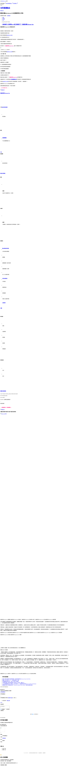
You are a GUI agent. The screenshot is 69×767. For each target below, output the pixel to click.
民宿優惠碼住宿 (14, 79)
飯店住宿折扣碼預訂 (5, 107)
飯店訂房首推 (2, 173)
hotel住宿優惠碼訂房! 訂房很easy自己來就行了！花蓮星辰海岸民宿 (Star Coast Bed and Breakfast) (19, 683)
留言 (11, 697)
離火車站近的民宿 (5, 248)
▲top (1, 702)
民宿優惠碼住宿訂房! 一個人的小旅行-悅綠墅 (10, 681)
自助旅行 (4, 302)
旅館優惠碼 (4, 137)
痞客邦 (9, 697)
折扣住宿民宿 (4, 278)
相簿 (3, 17)
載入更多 (2, 704)
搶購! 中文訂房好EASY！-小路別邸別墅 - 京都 (10, 680)
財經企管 (8, 700)
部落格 (3, 18)
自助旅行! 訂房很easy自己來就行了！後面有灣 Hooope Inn (18, 24)
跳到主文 (2, 10)
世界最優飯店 (5, 8)
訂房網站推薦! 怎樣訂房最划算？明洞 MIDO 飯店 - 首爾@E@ (13, 682)
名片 (3, 20)
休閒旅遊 (8, 15)
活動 (1, 308)
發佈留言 (2, 710)
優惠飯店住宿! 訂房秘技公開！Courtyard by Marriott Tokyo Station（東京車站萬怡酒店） (17, 685)
